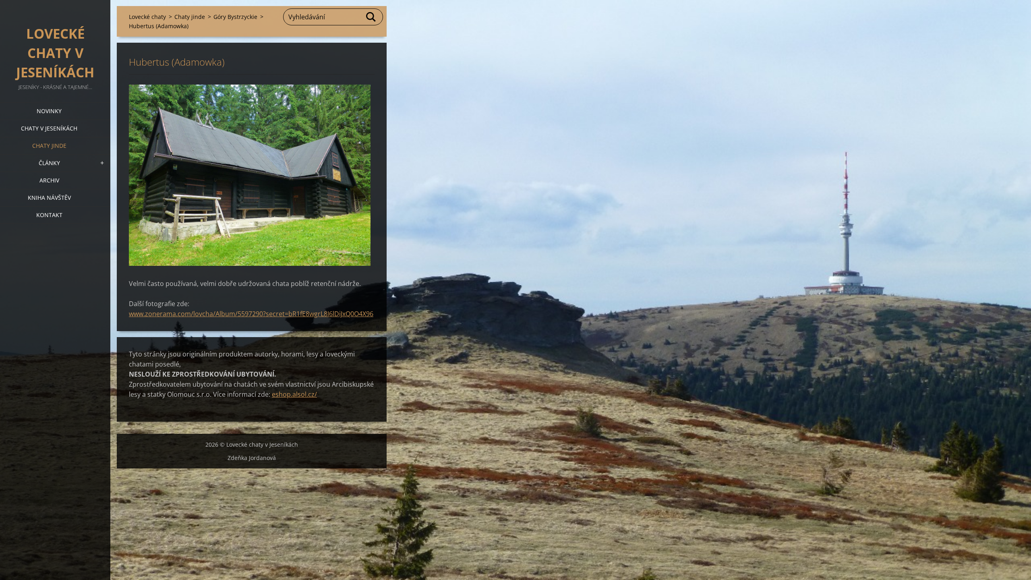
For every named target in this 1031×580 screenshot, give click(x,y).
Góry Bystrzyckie (235, 17)
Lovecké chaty (147, 17)
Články (49, 163)
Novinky (49, 111)
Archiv (49, 180)
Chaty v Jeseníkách (49, 128)
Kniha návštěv (49, 197)
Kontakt (49, 215)
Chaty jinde (49, 145)
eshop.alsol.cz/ (294, 394)
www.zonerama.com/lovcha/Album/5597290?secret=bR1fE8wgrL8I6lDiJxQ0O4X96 (251, 313)
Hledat (371, 17)
